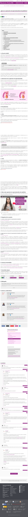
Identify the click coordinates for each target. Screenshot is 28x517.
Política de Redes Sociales (6, 496)
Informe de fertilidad (19, 437)
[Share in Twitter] (2, 16)
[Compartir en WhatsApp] (1, 277)
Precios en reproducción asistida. (10, 454)
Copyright (11, 494)
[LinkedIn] (19, 326)
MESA (5, 36)
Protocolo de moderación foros (13, 493)
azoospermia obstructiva (8, 82)
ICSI (17, 154)
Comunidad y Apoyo (5, 46)
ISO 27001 (4, 493)
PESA (5, 35)
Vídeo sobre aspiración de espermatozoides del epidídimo (10, 37)
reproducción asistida (7, 103)
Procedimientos (5, 34)
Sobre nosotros (4, 486)
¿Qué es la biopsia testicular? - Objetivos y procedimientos (15, 267)
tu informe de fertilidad (10, 69)
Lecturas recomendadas (6, 45)
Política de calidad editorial (13, 488)
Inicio (4, 5)
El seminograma (10, 335)
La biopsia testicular (10, 337)
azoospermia (11, 224)
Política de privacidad (12, 489)
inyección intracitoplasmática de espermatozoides (10, 154)
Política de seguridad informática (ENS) (5, 492)
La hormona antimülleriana (11, 342)
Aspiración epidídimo (10, 338)
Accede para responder (25, 369)
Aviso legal (11, 487)
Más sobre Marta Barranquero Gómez (15, 308)
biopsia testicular (14, 60)
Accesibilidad (11, 486)
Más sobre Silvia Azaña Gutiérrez (20, 318)
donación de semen (7, 56)
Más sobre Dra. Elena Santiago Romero (13, 297)
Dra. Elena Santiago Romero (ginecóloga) (5, 220)
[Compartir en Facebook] (3, 277)
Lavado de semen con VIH (11, 343)
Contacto (4, 497)
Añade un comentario (14, 473)
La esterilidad (7, 5)
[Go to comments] (24, 16)
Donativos (11, 495)
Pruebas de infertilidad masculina (20, 5)
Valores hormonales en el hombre (12, 336)
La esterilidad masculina (13, 5)
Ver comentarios (13, 277)
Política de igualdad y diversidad (5, 494)
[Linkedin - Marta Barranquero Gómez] (10, 304)
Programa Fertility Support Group (6, 488)
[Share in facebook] (3, 16)
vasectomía (14, 86)
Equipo (3, 487)
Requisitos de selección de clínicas (6, 490)
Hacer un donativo (21, 277)
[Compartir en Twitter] (2, 277)
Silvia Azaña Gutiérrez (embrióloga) (4, 235)
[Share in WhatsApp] (1, 16)
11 (26, 16)
